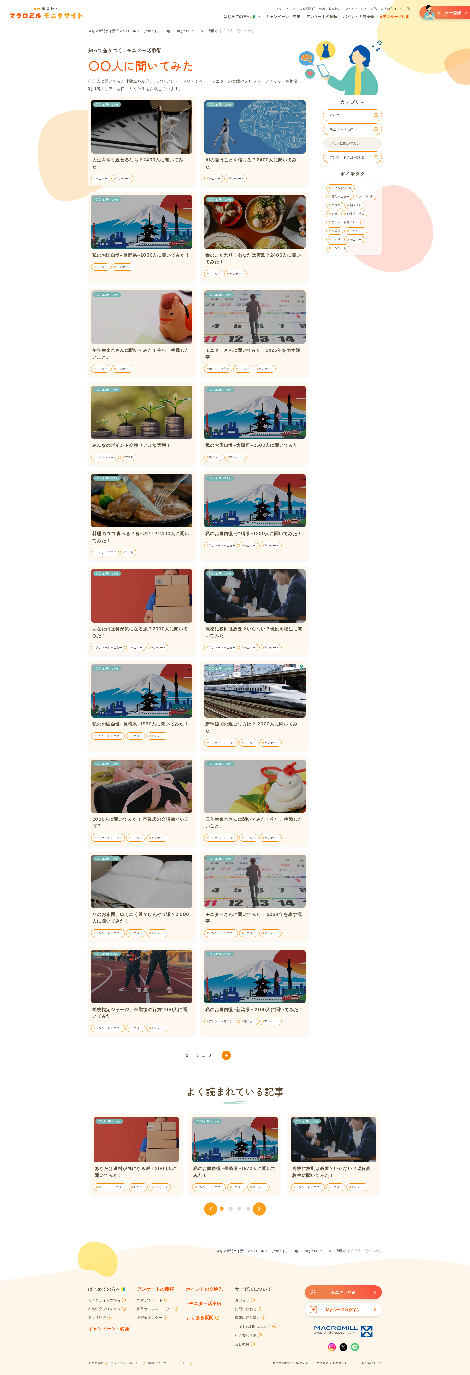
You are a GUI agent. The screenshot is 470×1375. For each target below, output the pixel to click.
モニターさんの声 (343, 129)
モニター (355, 239)
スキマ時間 (365, 196)
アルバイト (356, 231)
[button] (210, 1209)
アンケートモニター (344, 222)
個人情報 (355, 205)
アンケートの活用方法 (346, 157)
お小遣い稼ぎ (355, 214)
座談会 (336, 231)
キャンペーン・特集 (109, 1328)
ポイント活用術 (341, 188)
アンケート (338, 248)
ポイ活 (336, 239)
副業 (334, 214)
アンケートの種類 (155, 1288)
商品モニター (340, 196)
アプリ (336, 205)
